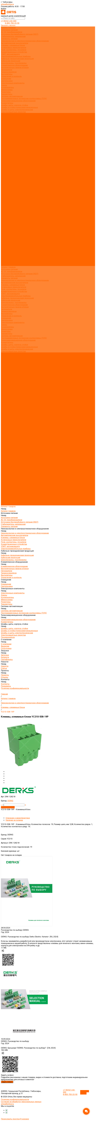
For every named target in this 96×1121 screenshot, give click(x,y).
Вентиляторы (7, 74)
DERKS (10, 801)
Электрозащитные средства (13, 112)
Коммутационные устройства (14, 52)
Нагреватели (6, 70)
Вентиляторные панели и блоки (15, 67)
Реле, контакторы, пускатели (13, 50)
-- (1, 805)
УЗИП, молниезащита (10, 54)
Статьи (4, 134)
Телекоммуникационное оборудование (18, 101)
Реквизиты (6, 143)
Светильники (7, 81)
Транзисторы (6, 94)
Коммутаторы (7, 103)
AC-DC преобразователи (11, 32)
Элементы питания (9, 39)
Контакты (5, 260)
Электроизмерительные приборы (16, 56)
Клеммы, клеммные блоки (13, 45)
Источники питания (9, 30)
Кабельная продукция (10, 61)
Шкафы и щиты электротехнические (17, 110)
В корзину (24, 1119)
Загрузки (5, 245)
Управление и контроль (11, 76)
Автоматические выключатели (14, 43)
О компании (6, 238)
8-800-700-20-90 (12, 23)
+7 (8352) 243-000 (8, 21)
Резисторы (6, 92)
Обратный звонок (84, 1092)
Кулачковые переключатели (13, 47)
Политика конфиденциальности (15, 145)
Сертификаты (7, 129)
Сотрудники (6, 123)
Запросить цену (8, 807)
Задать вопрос (7, 1082)
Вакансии (5, 121)
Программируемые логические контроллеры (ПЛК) (24, 98)
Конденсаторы (7, 87)
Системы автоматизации (12, 96)
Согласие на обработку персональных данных (21, 1102)
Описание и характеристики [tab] (18, 818)
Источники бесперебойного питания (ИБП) (19, 34)
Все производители (9, 116)
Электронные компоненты (13, 83)
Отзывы (4, 138)
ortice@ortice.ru (7, 4)
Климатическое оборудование (14, 65)
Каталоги (5, 127)
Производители (8, 236)
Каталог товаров (8, 149)
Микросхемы (7, 90)
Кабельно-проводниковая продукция (17, 59)
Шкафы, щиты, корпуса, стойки (14, 105)
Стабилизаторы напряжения (13, 36)
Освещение (6, 78)
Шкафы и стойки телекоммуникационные (19, 107)
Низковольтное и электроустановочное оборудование (25, 41)
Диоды (4, 85)
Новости (4, 251)
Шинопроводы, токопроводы (14, 63)
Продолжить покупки (10, 1119)
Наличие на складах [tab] (14, 820)
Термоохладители (9, 72)
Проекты (5, 256)
